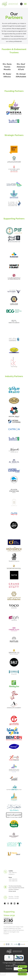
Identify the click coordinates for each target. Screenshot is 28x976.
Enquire (23, 966)
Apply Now (23, 970)
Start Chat (23, 974)
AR (21, 4)
